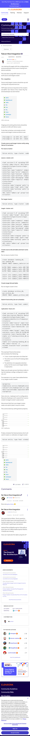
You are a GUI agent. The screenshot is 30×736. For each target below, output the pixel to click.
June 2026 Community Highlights (10, 578)
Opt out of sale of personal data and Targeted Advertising (15, 724)
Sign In (4, 19)
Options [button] (6, 49)
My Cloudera (5, 696)
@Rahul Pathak (10, 504)
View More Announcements (15, 599)
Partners (19, 12)
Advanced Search (6, 41)
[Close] (28, 698)
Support (26, 12)
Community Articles (7, 45)
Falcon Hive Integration (11, 54)
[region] (15, 716)
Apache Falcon (11, 56)
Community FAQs (7, 692)
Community (4, 12)
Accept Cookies (15, 732)
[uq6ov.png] (15, 451)
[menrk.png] (9, 469)
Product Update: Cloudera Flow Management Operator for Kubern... (13, 589)
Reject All (15, 728)
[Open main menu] (28, 20)
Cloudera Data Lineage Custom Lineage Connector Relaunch (14, 584)
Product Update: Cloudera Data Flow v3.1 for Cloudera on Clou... (15, 595)
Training (12, 12)
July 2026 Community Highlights (10, 574)
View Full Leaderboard (15, 657)
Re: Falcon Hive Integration (10, 495)
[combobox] (15, 37)
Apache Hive (18, 56)
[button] (9, 107)
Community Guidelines (9, 689)
